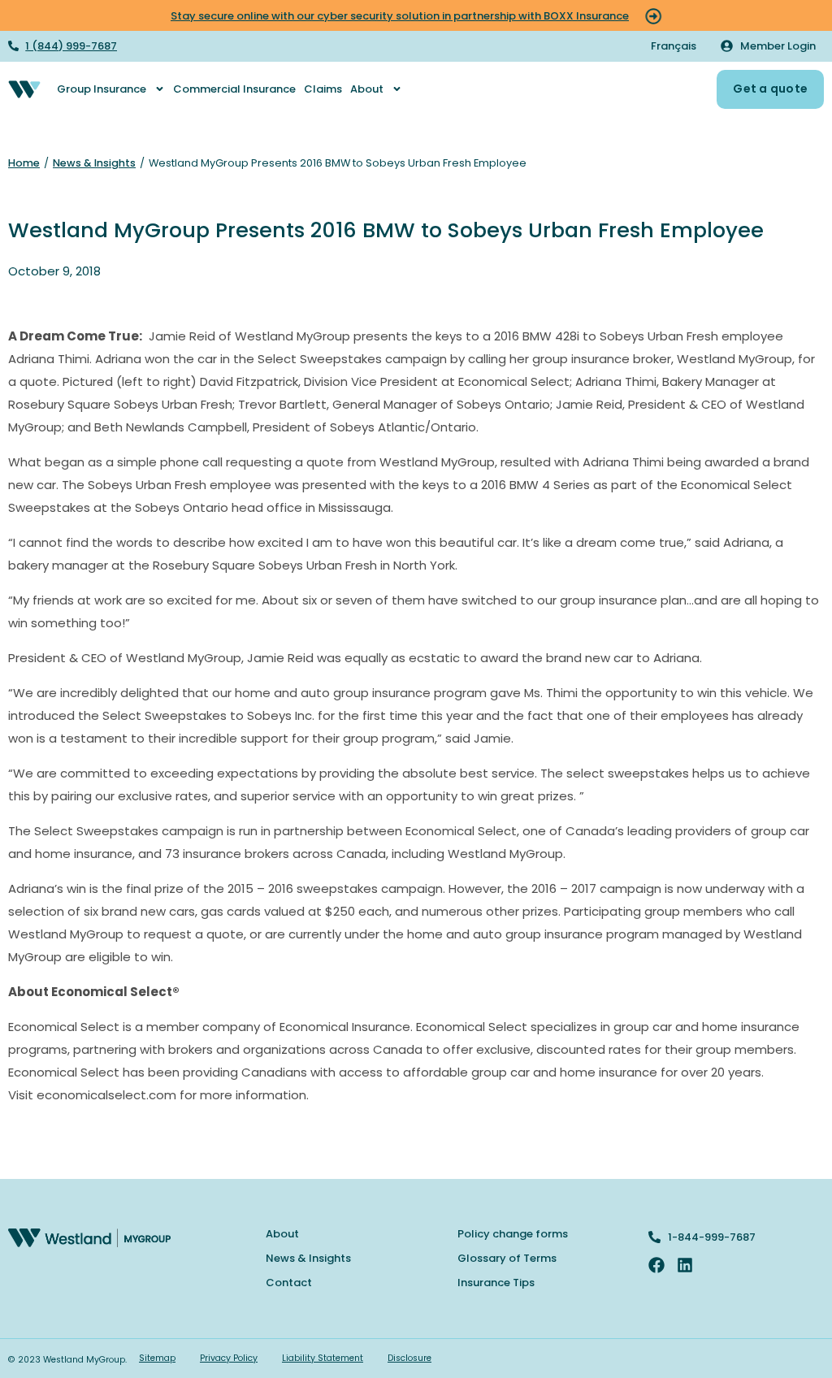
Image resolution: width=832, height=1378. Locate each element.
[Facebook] (656, 1265)
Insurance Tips (496, 1282)
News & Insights (94, 163)
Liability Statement (322, 1358)
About (367, 89)
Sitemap (157, 1358)
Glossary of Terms (507, 1258)
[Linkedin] (685, 1265)
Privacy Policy (229, 1358)
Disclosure (409, 1358)
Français (673, 46)
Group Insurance (101, 89)
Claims (323, 89)
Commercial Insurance (234, 89)
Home (24, 163)
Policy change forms (512, 1234)
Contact (289, 1282)
